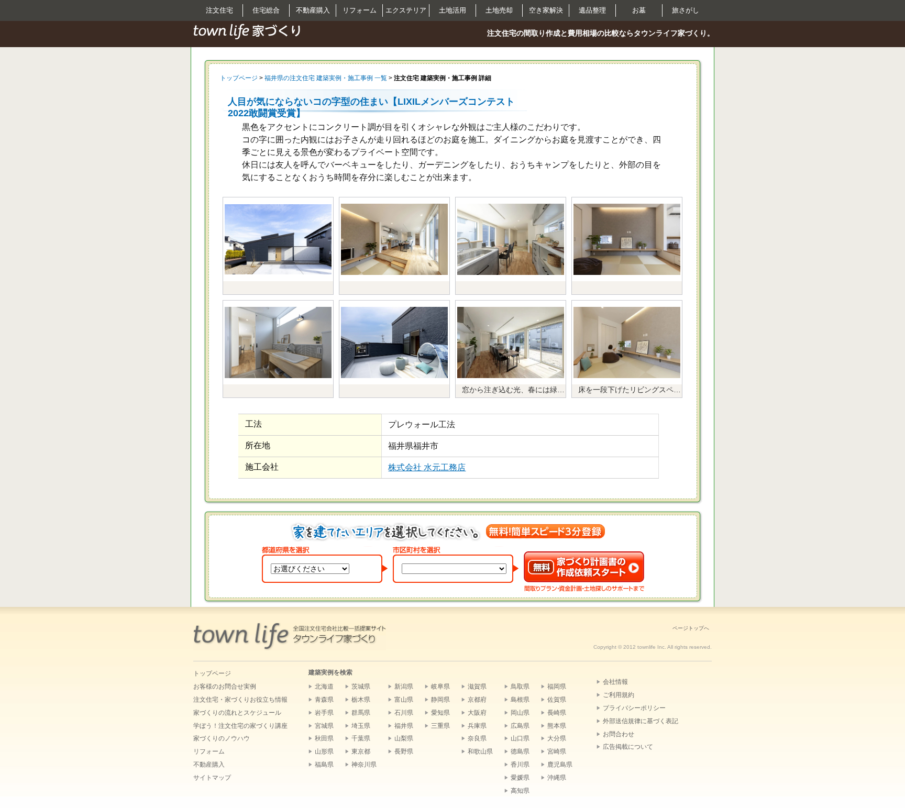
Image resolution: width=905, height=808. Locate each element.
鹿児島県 (559, 764)
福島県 (324, 764)
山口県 (520, 738)
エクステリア (405, 10)
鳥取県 (520, 686)
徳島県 (520, 751)
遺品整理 (592, 10)
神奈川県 (364, 764)
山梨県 (403, 738)
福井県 (403, 725)
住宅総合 (266, 10)
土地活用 (452, 10)
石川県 (403, 712)
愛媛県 (520, 777)
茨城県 (360, 686)
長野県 (403, 751)
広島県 (520, 725)
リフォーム (360, 10)
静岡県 (440, 699)
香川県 (520, 764)
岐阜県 (440, 686)
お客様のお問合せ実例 (224, 686)
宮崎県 (556, 751)
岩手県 (324, 712)
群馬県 (360, 712)
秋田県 (324, 738)
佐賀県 (556, 699)
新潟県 (403, 686)
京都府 (477, 699)
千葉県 (360, 738)
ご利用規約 (618, 695)
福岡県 (556, 686)
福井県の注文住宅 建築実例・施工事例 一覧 (325, 78)
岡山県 (520, 712)
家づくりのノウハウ (221, 738)
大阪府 (477, 712)
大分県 (556, 738)
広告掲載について (628, 746)
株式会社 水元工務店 (427, 467)
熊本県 (556, 725)
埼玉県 (360, 725)
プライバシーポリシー (634, 708)
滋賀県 (477, 686)
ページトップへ (690, 628)
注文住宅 (219, 10)
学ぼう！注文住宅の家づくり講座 (240, 725)
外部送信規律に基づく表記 (640, 721)
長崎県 (556, 712)
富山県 (403, 699)
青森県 (324, 699)
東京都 (360, 751)
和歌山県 (480, 751)
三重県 (440, 725)
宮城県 (324, 725)
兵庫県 (477, 725)
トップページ (239, 78)
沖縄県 (556, 777)
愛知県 (440, 712)
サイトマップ (212, 777)
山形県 (324, 751)
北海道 (324, 686)
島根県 (520, 699)
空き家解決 (546, 10)
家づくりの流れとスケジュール (237, 712)
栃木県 (360, 699)
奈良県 (477, 738)
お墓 (639, 10)
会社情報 (615, 681)
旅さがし (685, 10)
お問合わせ (618, 734)
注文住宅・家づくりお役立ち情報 (240, 699)
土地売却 (499, 10)
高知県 (520, 790)
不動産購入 (313, 10)
